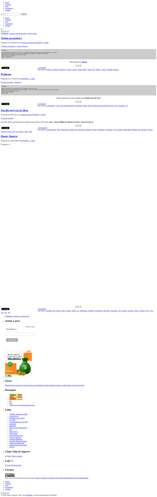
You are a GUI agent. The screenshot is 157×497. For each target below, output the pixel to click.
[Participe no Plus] (6, 493)
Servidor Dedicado (15, 439)
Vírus (30, 132)
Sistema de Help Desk (16, 443)
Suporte (143, 130)
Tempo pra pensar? (11, 38)
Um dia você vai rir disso (14, 110)
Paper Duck (13, 432)
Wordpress (29, 495)
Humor (94, 130)
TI (127, 106)
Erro (53, 311)
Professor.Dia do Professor (101, 106)
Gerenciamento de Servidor (18, 422)
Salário (98, 70)
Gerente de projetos (27, 43)
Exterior (55, 70)
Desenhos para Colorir (17, 418)
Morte (85, 106)
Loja (6, 6)
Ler (78, 311)
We (9, 313)
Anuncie (8, 4)
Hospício (81, 130)
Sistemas (131, 311)
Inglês (74, 311)
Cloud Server (13, 416)
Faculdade (78, 106)
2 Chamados (42, 68)
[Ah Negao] (10, 403)
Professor (6, 74)
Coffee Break (66, 385)
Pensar (90, 70)
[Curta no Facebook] (4, 32)
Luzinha (120, 130)
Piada (90, 106)
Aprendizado (50, 106)
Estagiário (19, 385)
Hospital (88, 130)
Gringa (74, 70)
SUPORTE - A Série (42, 43)
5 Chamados (42, 309)
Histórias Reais (26, 115)
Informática (101, 130)
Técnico (149, 130)
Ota (10, 430)
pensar (84, 62)
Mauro (47, 385)
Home (7, 3)
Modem (134, 130)
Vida (25, 132)
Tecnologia (121, 106)
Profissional (99, 311)
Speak (136, 311)
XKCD (11, 447)
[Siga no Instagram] (8, 493)
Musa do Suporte (55, 385)
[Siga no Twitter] (6, 32)
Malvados (12, 426)
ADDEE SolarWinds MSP (18, 414)
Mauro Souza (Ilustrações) (18, 428)
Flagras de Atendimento (36, 385)
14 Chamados (42, 128)
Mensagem (83, 311)
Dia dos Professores (67, 106)
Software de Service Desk (18, 445)
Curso (58, 106)
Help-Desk (64, 130)
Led (114, 130)
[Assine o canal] (8, 32)
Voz (5, 313)
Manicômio (127, 130)
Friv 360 (12, 420)
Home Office (82, 70)
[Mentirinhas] (15, 399)
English (49, 311)
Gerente (68, 70)
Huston (68, 311)
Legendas (12, 424)
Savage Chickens (15, 437)
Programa (106, 311)
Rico (112, 106)
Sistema (124, 311)
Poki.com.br (13, 433)
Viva (147, 311)
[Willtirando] (10, 401)
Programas (114, 311)
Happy (58, 311)
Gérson (25, 385)
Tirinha (3, 132)
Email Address (11, 329)
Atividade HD (51, 130)
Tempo (103, 70)
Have (63, 311)
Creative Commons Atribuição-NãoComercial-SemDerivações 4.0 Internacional (61, 478)
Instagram (109, 130)
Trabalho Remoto (113, 70)
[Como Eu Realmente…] (22, 405)
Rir (94, 70)
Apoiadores (9, 8)
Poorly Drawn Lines (16, 435)
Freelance (62, 70)
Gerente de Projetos (77, 385)
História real (73, 130)
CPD (58, 130)
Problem (91, 311)
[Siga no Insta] (2, 32)
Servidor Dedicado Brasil (17, 441)
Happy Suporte (9, 136)
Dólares (49, 70)
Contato (7, 10)
